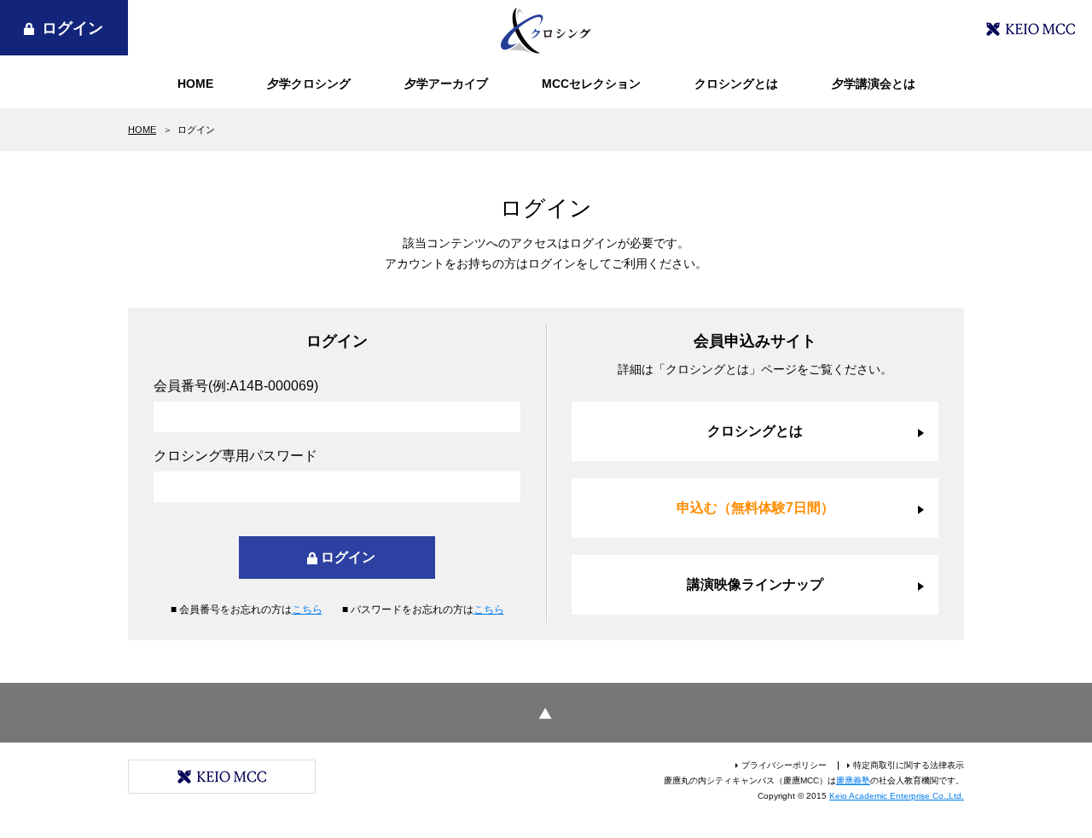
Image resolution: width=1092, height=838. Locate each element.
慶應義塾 (853, 780)
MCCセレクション (591, 83)
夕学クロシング (309, 83)
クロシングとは (736, 83)
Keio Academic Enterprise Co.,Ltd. (896, 795)
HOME (195, 83)
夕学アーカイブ (446, 83)
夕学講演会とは (873, 83)
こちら (307, 609)
